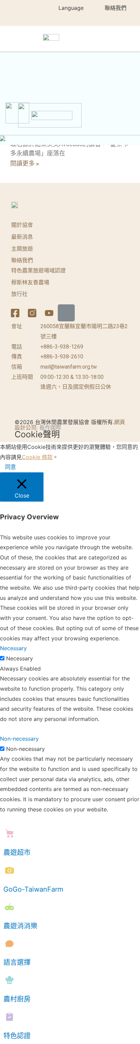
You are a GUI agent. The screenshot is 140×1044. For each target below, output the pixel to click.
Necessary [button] (13, 648)
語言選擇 (17, 962)
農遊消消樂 (20, 926)
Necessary (19, 658)
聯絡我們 (115, 7)
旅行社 (19, 294)
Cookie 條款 (37, 457)
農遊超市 (17, 852)
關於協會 (22, 225)
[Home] (66, 312)
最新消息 (22, 237)
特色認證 (17, 1036)
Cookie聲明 (37, 434)
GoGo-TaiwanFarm (33, 889)
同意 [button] (10, 467)
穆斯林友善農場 (30, 282)
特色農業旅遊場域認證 (38, 270)
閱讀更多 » (24, 163)
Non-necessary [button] (19, 738)
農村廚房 (17, 999)
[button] (126, 38)
